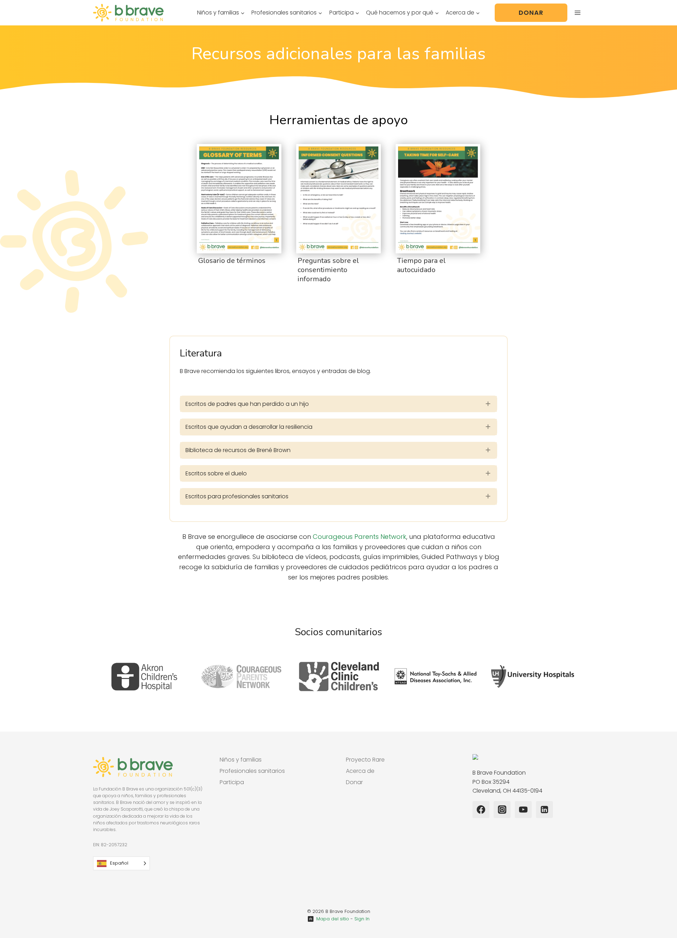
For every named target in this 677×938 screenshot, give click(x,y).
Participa (232, 782)
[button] (338, 404)
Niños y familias (241, 760)
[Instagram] (502, 809)
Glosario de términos (232, 260)
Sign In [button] (362, 918)
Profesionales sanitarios (252, 771)
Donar (531, 12)
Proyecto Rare (365, 760)
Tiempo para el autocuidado (421, 265)
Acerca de (360, 771)
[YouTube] (523, 809)
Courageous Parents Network (359, 536)
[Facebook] (480, 809)
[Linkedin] (544, 809)
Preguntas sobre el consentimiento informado (328, 270)
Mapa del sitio (332, 918)
